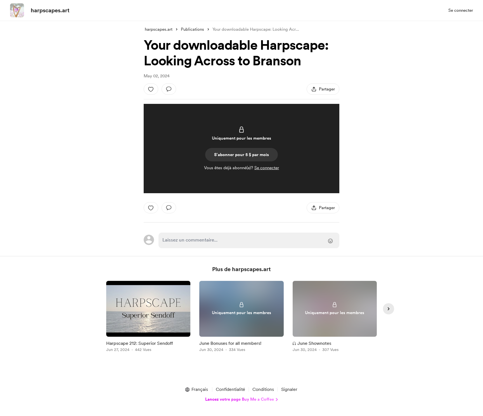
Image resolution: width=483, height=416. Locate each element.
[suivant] (388, 308)
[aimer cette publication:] (151, 89)
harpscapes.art (50, 10)
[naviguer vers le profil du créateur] (17, 10)
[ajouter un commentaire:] (169, 89)
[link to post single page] (148, 317)
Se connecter (460, 10)
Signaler (289, 389)
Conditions (263, 389)
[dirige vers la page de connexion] (248, 240)
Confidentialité (230, 389)
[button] (196, 389)
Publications (192, 29)
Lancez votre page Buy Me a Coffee (239, 399)
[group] (148, 317)
